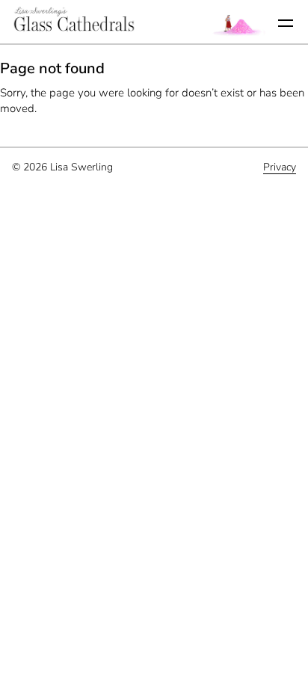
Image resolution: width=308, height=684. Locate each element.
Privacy (279, 167)
